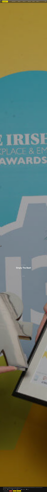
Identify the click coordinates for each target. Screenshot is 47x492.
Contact (37, 1)
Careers (33, 1)
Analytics (19, 489)
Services (19, 1)
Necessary (5, 489)
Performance (14, 489)
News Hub (29, 1)
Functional (9, 489)
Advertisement (23, 489)
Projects (24, 1)
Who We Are (13, 1)
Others (28, 489)
